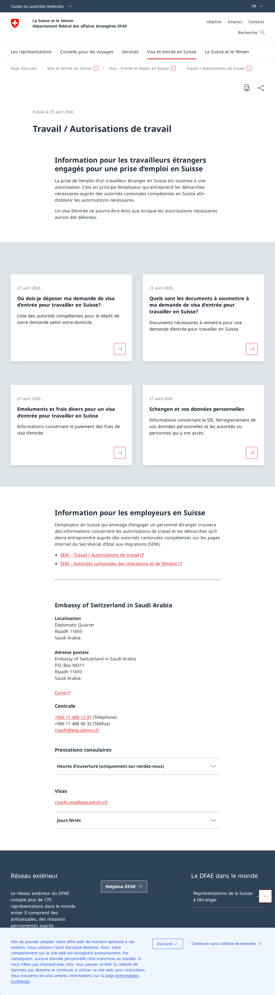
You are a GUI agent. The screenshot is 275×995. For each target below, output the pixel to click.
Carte (60, 693)
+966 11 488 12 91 (73, 717)
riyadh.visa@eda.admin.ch (81, 802)
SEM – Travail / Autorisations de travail (99, 555)
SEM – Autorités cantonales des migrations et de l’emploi (118, 563)
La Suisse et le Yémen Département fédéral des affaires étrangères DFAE (79, 23)
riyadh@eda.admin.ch (77, 730)
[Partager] (260, 88)
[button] (87, 51)
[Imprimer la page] (247, 87)
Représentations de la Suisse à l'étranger (222, 896)
